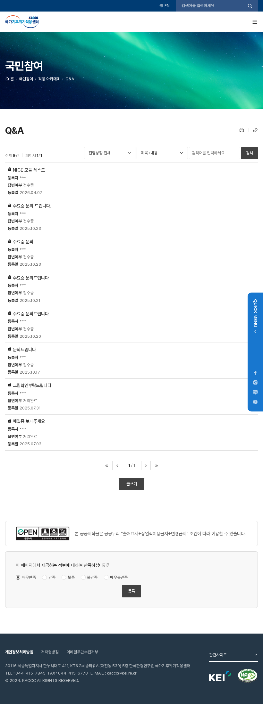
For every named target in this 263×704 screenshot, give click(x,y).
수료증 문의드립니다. (31, 313)
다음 (146, 465)
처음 (106, 465)
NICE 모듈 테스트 (29, 170)
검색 (249, 152)
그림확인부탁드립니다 (32, 385)
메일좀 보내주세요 (29, 421)
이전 (117, 465)
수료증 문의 (23, 241)
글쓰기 (131, 483)
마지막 (156, 465)
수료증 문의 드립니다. (32, 205)
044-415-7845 (30, 673)
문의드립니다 (24, 349)
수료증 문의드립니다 (31, 277)
